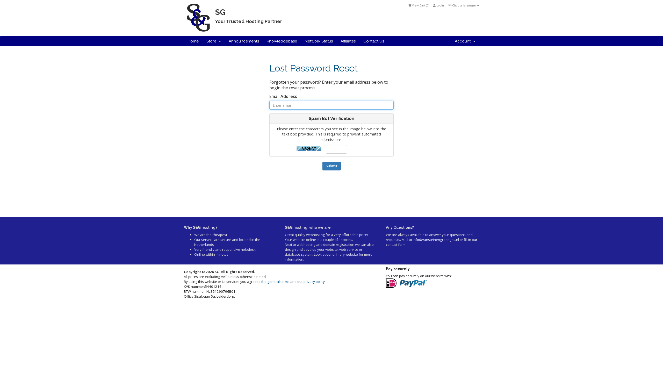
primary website (345, 254)
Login (440, 5)
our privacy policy (311, 281)
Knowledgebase (282, 41)
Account (464, 41)
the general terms (275, 281)
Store (212, 41)
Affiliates (348, 41)
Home (193, 41)
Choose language (464, 5)
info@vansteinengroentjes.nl (436, 239)
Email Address (283, 96)
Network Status (319, 41)
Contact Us (373, 41)
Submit (331, 165)
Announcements (244, 41)
